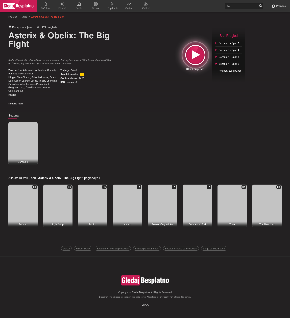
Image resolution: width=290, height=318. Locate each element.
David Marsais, (33, 87)
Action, (18, 70)
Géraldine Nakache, (19, 84)
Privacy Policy (83, 248)
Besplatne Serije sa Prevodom (181, 248)
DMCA (66, 248)
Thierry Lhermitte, (48, 80)
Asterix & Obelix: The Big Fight (59, 39)
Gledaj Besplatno (141, 292)
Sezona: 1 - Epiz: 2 (229, 63)
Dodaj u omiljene (21, 27)
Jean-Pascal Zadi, (39, 84)
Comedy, (52, 70)
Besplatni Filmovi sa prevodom (112, 248)
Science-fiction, (26, 73)
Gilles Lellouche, (40, 77)
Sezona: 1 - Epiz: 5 (229, 43)
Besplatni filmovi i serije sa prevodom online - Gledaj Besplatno (18, 6)
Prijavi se (281, 6)
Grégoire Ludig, (16, 87)
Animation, (40, 70)
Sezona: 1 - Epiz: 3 (229, 57)
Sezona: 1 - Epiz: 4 (229, 50)
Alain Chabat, (24, 77)
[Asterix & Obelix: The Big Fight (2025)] (195, 55)
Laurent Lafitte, (30, 80)
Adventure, (29, 70)
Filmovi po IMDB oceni (147, 248)
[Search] (260, 6)
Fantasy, (12, 73)
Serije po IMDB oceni (214, 248)
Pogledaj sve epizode (230, 70)
